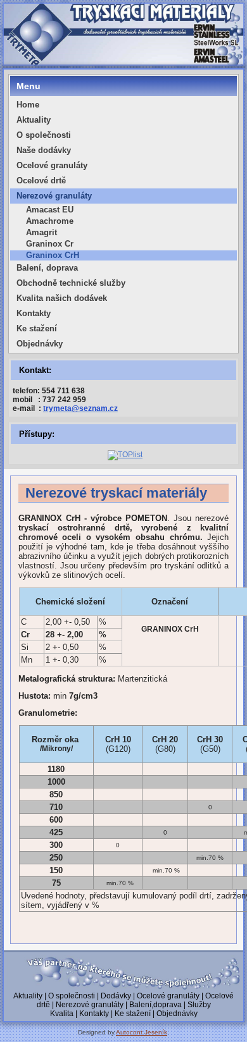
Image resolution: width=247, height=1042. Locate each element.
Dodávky (116, 995)
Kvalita (61, 1013)
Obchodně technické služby (70, 283)
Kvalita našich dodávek (61, 298)
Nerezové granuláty (54, 195)
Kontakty (33, 313)
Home (27, 104)
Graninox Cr (49, 243)
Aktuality (33, 120)
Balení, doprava (47, 268)
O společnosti (43, 135)
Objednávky (39, 343)
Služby (199, 1004)
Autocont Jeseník (141, 1032)
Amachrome (49, 221)
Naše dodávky (43, 150)
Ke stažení (36, 328)
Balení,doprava (155, 1004)
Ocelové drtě (41, 180)
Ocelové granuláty (51, 165)
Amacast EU (49, 209)
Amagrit (41, 232)
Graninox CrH (52, 255)
